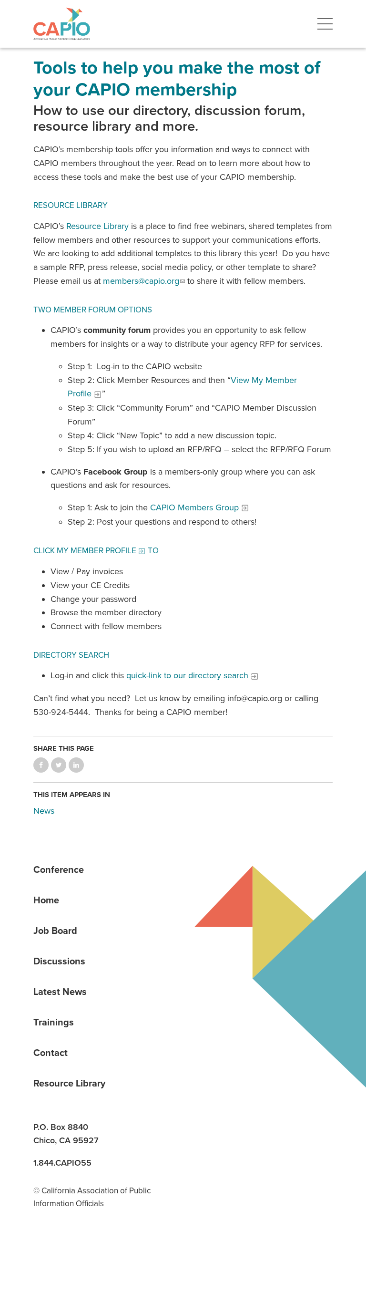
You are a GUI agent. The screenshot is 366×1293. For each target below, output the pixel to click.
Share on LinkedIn (76, 765)
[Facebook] (76, 1244)
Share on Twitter (58, 765)
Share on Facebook (41, 765)
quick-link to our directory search (187, 675)
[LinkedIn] (43, 1244)
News (43, 811)
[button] (325, 23)
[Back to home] (61, 24)
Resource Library (97, 226)
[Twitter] (109, 1244)
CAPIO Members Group (194, 507)
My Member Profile (96, 551)
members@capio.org (141, 281)
